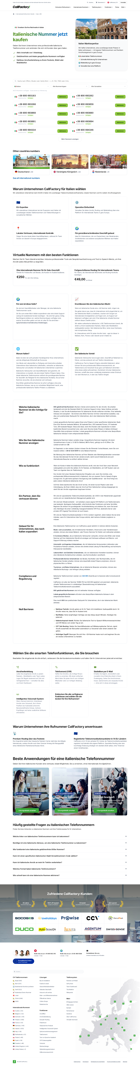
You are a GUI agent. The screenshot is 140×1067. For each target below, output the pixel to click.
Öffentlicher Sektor (45, 998)
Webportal (69, 992)
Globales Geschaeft (45, 989)
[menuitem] (63, 7)
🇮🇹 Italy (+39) (17, 1031)
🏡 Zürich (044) (18, 998)
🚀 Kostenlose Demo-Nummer (22, 992)
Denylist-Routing (45, 1019)
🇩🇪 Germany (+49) (18, 1025)
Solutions (69, 1014)
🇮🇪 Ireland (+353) (18, 1028)
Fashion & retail (44, 983)
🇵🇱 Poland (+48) (18, 1037)
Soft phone (69, 983)
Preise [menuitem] (117, 7)
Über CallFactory (71, 1016)
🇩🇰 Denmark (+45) (18, 1016)
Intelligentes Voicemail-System (49, 1028)
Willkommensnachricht (46, 1052)
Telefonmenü (43, 1034)
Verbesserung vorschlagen (98, 1061)
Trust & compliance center (114, 1061)
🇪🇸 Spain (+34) (17, 1040)
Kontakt (68, 1008)
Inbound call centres (46, 992)
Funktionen (44, 1010)
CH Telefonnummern (20, 977)
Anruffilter (42, 1014)
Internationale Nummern (21, 1007)
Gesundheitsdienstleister (47, 986)
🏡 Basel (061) (17, 980)
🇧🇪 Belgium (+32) (18, 1014)
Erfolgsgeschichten (72, 1002)
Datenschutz (77, 1061)
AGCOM (85, 576)
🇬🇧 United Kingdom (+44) (21, 1046)
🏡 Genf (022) (17, 989)
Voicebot (42, 1043)
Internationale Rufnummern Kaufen (25, 14)
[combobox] (49, 972)
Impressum (86, 1061)
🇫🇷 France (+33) (18, 1022)
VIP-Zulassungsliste (45, 1040)
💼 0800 (15, 1001)
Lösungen (43, 977)
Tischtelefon (70, 989)
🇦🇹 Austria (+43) (18, 1011)
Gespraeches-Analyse (46, 1025)
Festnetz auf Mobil (72, 980)
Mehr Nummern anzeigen (70, 139)
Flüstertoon (43, 1022)
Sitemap (125, 1061)
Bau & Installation (45, 980)
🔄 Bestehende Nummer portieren (23, 986)
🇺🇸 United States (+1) (19, 1049)
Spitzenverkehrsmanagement (48, 1031)
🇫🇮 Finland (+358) (18, 1019)
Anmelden (123, 2)
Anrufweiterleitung (45, 1016)
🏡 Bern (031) (17, 983)
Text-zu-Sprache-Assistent (48, 1037)
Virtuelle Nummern (72, 1019)
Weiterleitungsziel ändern (47, 1049)
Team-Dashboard (71, 986)
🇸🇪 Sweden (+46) (18, 1043)
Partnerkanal (70, 1011)
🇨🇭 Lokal (15, 995)
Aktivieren (62, 97)
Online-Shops (44, 1001)
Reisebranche (44, 1004)
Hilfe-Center (70, 1005)
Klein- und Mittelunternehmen (48, 995)
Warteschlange (44, 1046)
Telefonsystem (71, 977)
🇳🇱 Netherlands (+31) (19, 1034)
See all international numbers (26, 178)
